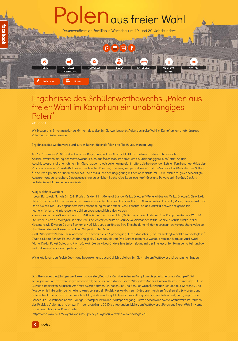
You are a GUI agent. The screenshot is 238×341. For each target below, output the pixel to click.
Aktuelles (94, 67)
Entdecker (144, 67)
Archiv (45, 324)
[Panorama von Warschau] (123, 48)
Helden (119, 67)
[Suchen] (106, 48)
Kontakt (194, 67)
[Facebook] (132, 48)
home (44, 67)
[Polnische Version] (115, 48)
